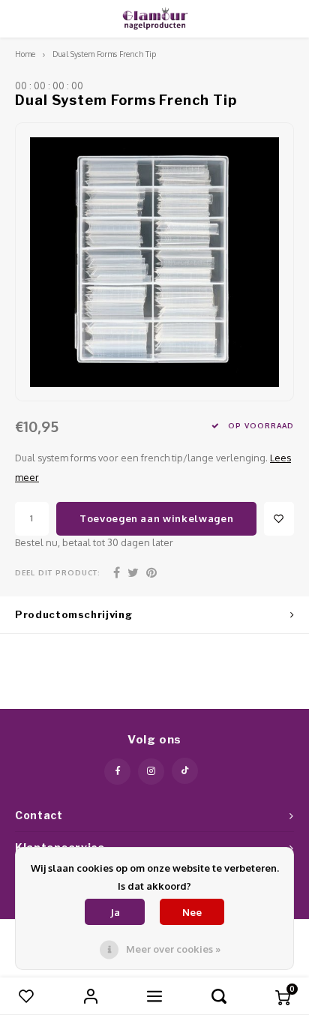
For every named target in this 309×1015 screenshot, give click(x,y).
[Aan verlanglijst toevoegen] (279, 519)
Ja (115, 912)
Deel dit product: (57, 572)
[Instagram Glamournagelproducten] (151, 771)
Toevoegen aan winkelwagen (156, 518)
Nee (192, 912)
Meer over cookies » (173, 949)
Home (25, 54)
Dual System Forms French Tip (104, 54)
